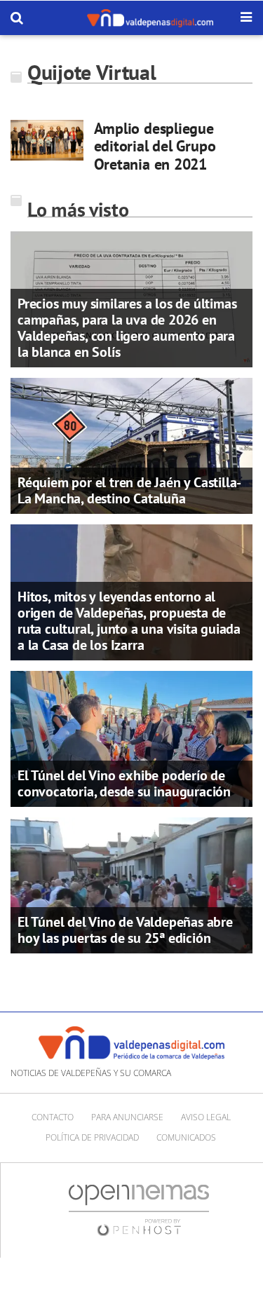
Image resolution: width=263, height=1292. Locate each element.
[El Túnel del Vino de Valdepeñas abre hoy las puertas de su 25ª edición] (131, 884)
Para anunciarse (127, 1117)
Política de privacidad (92, 1137)
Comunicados (186, 1137)
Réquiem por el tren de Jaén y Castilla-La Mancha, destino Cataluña (129, 490)
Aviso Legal (206, 1117)
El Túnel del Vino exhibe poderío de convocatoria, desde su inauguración (124, 783)
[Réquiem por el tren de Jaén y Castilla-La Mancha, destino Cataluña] (131, 444)
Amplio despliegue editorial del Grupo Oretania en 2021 (155, 146)
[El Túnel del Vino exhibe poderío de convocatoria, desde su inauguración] (131, 737)
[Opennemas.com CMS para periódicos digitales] (139, 1210)
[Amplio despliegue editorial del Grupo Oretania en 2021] (47, 140)
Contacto (53, 1117)
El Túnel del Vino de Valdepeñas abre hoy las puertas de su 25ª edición (125, 930)
